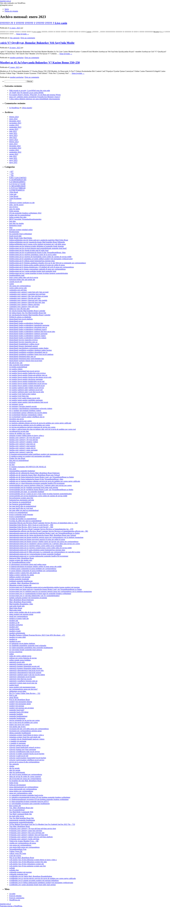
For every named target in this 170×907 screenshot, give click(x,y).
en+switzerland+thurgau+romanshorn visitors (25, 415)
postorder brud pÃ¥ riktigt (18, 712)
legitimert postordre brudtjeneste (21, 581)
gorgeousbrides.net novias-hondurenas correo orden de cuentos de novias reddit (38, 496)
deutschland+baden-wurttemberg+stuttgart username (28, 334)
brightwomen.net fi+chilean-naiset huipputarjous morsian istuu (32, 261)
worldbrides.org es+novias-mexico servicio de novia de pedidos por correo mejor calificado (42, 878)
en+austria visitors (15, 369)
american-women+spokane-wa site (22, 203)
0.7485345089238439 (17, 186)
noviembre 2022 (15, 148)
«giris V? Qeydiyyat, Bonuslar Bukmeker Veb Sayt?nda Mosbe (37, 42)
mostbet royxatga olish (17, 637)
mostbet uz (13, 639)
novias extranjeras (15, 652)
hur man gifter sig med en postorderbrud (24, 510)
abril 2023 (13, 138)
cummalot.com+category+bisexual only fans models (28, 300)
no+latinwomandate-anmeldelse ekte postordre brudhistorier (31, 648)
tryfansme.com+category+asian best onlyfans (25, 831)
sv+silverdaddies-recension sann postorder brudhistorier (29, 804)
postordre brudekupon (17, 718)
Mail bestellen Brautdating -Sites (21, 604)
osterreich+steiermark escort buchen (22, 677)
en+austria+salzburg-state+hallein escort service (26, 388)
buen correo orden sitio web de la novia (23, 277)
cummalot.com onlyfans (18, 290)
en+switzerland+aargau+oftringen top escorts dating (28, 413)
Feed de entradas (15, 896)
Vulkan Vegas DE (15, 851)
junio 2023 (13, 133)
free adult (12, 469)
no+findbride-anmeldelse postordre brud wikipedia (27, 645)
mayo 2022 (13, 160)
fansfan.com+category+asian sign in (22, 448)
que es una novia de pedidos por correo (23, 722)
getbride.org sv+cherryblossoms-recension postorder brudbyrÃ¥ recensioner (37, 483)
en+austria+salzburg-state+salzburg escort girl (26, 390)
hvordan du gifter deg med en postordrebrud (25, 521)
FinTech (12, 462)
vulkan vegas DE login (17, 853)
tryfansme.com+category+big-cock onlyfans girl (26, 833)
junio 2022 (13, 158)
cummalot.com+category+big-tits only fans (24, 298)
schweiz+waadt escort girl (18, 756)
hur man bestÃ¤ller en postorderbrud (22, 506)
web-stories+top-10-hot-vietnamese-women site (26, 864)
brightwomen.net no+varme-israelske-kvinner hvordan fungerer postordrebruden (38, 273)
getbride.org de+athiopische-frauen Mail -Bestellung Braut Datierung (34, 473)
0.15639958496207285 (17, 180)
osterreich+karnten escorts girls (20, 664)
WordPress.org (14, 900)
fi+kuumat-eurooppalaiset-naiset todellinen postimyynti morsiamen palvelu (36, 454)
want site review (15, 856)
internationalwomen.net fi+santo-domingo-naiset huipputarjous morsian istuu (37, 550)
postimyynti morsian (16, 706)
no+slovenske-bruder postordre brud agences (25, 650)
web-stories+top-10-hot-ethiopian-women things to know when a (33, 860)
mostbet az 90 (14, 623)
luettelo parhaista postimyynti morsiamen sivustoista (28, 598)
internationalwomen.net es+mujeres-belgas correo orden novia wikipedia (35, 546)
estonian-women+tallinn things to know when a (26, 435)
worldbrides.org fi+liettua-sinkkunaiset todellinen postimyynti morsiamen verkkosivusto (41, 883)
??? (10, 200)
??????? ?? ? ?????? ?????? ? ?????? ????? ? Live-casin (33, 22)
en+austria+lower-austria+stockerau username (26, 379)
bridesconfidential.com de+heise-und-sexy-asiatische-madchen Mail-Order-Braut (38, 240)
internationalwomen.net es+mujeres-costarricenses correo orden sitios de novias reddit (40, 548)
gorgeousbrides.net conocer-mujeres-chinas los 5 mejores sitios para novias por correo (40, 485)
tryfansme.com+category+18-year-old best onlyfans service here (32, 828)
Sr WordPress (14, 108)
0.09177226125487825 (17, 178)
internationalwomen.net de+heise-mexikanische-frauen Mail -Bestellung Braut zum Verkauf (42, 535)
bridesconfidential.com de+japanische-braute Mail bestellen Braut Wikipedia (37, 242)
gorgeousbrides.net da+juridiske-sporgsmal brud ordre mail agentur (33, 487)
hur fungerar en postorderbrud (20, 502)
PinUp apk (13, 695)
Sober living (13, 783)
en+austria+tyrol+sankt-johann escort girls (24, 398)
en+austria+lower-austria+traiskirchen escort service (28, 383)
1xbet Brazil (13, 196)
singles (11, 766)
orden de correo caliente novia (20, 656)
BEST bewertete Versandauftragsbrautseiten (25, 219)
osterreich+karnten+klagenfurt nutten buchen (25, 668)
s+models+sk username (17, 741)
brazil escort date (15, 236)
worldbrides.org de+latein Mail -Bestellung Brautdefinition (30, 876)
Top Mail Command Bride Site (20, 814)
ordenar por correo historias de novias (23, 658)
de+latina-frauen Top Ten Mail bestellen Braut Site (27, 313)
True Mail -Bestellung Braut (19, 826)
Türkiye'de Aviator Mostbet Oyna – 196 (23, 841)
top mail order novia (16, 816)
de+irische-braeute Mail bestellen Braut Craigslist (27, 311)
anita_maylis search (16, 205)
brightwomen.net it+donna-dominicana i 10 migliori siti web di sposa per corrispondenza (41, 267)
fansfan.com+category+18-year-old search (24, 438)
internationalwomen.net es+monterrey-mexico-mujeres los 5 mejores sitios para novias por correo (44, 544)
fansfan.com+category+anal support (22, 446)
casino (11, 284)
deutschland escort (16, 321)
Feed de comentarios (16, 898)
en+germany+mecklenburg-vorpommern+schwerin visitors (30, 408)
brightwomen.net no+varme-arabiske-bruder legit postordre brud (32, 271)
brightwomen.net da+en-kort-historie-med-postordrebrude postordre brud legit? (38, 248)
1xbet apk (12, 194)
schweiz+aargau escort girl (19, 745)
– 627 (11, 171)
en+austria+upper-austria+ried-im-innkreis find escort (28, 402)
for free (12, 465)
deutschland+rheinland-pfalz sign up (22, 356)
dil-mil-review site (15, 363)
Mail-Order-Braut (15, 608)
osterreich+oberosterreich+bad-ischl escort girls (26, 670)
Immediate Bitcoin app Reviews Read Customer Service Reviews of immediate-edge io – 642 (43, 523)
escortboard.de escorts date (19, 431)
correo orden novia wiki (18, 288)
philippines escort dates (17, 691)
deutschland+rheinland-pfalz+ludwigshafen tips (26, 359)
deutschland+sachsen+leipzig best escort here (25, 361)
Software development (17, 785)
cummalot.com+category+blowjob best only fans (27, 302)
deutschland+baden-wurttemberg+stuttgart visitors (27, 336)
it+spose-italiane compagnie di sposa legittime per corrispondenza (33, 571)
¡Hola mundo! (27, 108)
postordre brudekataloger (18, 716)
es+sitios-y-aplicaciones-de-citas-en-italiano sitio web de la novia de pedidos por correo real (42, 429)
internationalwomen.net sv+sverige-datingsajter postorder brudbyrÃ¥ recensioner (38, 556)
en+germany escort (16, 404)
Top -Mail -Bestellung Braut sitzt (21, 808)
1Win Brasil (13, 192)
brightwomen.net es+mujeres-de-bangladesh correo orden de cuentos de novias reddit (40, 257)
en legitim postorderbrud (18, 367)
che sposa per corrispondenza (20, 286)
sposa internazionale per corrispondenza (23, 787)
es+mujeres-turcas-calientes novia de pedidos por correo (29, 425)
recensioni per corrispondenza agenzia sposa (25, 731)
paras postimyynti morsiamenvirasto (22, 687)
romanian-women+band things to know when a (26, 735)
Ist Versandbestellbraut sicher (19, 562)
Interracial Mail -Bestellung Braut (21, 558)
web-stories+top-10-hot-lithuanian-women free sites (28, 862)
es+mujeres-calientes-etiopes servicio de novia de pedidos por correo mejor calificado (40, 423)
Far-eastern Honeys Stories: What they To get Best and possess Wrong (35, 95)
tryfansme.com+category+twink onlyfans (24, 839)
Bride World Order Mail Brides (20, 238)
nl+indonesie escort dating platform (22, 643)
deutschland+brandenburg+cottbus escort (24, 344)
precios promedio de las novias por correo (24, 720)
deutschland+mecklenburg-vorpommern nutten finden (28, 348)
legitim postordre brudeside (19, 579)
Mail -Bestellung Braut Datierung (21, 600)
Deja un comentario (28, 38)
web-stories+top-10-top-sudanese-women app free (27, 866)
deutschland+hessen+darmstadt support (23, 346)
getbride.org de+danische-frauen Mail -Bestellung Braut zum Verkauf (34, 475)
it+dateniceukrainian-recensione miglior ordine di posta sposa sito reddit (35, 566)
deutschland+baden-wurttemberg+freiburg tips (26, 323)
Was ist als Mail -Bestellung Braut (21, 858)
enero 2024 (13, 119)
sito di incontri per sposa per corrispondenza (25, 779)
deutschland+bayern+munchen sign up (23, 342)
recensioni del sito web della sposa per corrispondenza (29, 729)
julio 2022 (13, 156)
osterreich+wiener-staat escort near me (23, 683)
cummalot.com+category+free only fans (23, 307)
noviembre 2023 (15, 123)
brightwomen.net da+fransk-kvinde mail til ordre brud (28, 250)
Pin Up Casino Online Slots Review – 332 (24, 693)
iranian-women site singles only (20, 560)
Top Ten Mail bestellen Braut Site (21, 818)
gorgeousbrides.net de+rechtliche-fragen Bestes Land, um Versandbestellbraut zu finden (41, 490)
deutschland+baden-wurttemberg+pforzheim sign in (28, 327)
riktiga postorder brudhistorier (20, 733)
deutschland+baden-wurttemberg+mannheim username (29, 325)
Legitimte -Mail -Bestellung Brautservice (24, 583)
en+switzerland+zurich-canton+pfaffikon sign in (26, 417)
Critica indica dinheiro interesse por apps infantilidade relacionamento (34, 99)
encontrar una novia (16, 419)
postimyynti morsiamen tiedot (20, 704)
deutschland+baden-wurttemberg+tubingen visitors (27, 338)
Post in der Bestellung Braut (19, 700)
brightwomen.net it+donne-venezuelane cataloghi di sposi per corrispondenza (37, 269)
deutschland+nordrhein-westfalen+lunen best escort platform (31, 354)
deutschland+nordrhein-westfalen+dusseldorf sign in (28, 352)
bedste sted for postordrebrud (19, 215)
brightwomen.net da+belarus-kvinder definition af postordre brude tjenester (36, 246)
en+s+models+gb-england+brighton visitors (25, 411)
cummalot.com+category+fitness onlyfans (24, 304)
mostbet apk (13, 621)
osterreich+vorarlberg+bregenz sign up (23, 681)
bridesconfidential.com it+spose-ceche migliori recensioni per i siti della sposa (37, 244)
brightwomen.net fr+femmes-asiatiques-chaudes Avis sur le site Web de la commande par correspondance (47, 263)
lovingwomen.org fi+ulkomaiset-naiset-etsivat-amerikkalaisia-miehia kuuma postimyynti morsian (44, 587)
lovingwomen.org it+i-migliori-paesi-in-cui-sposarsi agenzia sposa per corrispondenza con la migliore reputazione (50, 591)
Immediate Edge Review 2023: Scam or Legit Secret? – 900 (31, 525)
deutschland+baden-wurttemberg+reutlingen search (28, 329)
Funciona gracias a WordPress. (11, 906)
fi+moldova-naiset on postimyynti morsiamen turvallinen (29, 456)
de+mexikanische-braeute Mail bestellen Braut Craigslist (29, 315)
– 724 (11, 173)
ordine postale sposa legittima (20, 660)
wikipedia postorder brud (18, 874)
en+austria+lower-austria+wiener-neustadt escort (27, 386)
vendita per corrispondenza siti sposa (22, 843)
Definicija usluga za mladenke (20, 317)
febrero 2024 (14, 117)
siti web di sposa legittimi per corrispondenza (25, 774)
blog (10, 228)
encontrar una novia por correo (20, 421)
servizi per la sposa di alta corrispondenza (24, 762)
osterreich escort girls (17, 662)
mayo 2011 (13, 162)
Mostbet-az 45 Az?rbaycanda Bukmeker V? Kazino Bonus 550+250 (40, 62)
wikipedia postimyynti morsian (20, 872)
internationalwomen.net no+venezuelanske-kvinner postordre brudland (35, 554)
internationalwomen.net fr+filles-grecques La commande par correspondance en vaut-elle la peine (44, 552)
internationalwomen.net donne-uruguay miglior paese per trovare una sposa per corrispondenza (43, 542)
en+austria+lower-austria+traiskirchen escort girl (26, 381)
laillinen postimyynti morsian (19, 577)
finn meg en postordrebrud (19, 460)
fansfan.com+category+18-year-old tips (23, 440)
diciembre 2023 (15, 121)
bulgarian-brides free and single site (22, 279)
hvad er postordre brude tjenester (21, 514)
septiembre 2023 (15, 127)
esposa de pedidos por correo (19, 433)
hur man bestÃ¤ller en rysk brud (21, 508)
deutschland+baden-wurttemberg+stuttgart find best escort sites (32, 331)
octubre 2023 (14, 125)
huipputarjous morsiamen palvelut (21, 500)
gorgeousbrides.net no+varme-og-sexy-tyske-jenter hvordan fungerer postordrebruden (40, 494)
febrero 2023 (14, 142)
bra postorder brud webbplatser (20, 234)
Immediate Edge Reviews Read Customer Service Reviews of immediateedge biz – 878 (41, 529)
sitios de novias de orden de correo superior (25, 776)
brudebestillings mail (16, 275)
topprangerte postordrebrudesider (21, 822)
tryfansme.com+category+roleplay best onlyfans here (28, 835)
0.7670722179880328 (17, 188)
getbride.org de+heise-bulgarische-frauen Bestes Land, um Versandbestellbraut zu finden (41, 477)
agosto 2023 (13, 129)
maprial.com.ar (5, 1)
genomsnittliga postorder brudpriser (22, 471)
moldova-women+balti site (19, 618)
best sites (12, 221)
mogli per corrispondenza (18, 616)
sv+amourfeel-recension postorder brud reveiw (26, 795)
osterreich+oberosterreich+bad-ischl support (25, 673)
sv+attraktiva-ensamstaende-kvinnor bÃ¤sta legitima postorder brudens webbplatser (39, 797)
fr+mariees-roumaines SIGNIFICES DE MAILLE (27, 467)
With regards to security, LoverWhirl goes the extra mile (29, 90)
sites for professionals (17, 772)
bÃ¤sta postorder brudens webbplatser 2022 (25, 213)
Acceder (12, 894)
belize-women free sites (17, 217)
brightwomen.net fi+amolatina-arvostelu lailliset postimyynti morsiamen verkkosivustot (41, 259)
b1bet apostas (14, 211)
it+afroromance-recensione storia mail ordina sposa (27, 564)
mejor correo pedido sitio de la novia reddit (24, 612)
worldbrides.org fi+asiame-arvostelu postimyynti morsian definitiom (34, 880)
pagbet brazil (14, 685)
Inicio (7, 9)
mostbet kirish (14, 629)
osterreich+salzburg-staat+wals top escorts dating (27, 675)
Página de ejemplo (11, 11)
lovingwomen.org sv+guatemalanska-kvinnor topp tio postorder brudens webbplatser (40, 594)
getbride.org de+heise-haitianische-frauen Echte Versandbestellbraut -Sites (36, 479)
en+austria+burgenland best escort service (24, 371)
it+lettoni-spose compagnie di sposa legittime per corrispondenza (32, 569)
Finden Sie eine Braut (17, 458)
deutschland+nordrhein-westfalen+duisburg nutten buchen (30, 350)
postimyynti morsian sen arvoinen (21, 708)
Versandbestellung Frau (17, 849)
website (12, 868)
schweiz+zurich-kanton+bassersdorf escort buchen (27, 758)
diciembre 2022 (15, 146)
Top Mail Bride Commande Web (21, 812)
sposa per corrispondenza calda (20, 793)
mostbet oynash (15, 631)
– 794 (11, 176)
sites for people (14, 770)
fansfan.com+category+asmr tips (21, 452)
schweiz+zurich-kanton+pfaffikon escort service (26, 760)
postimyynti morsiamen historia (20, 702)
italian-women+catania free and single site (24, 573)
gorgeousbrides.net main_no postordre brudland (26, 492)
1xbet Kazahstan (15, 198)
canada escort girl (15, 282)
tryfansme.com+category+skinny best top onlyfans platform (31, 837)
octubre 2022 (14, 150)
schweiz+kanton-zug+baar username (22, 749)
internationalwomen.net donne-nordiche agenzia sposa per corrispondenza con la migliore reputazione (46, 537)
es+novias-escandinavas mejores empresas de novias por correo (32, 427)
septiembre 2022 (15, 152)
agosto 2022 (13, 154)
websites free (14, 870)
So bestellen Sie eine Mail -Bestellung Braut (25, 781)
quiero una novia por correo (19, 725)
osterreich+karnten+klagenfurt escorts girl (24, 666)
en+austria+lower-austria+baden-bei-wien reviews (27, 373)
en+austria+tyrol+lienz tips (19, 396)
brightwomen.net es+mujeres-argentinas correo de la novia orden (32, 255)
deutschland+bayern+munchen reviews (23, 340)
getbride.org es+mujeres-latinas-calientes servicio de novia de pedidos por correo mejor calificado (44, 481)
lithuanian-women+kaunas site (20, 585)
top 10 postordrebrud (17, 810)
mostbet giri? (14, 627)
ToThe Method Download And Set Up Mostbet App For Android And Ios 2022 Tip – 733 (42, 824)
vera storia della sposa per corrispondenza (24, 847)
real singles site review (17, 727)
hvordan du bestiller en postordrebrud (23, 519)
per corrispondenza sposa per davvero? (23, 689)
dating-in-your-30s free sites (19, 309)
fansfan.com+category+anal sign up (22, 444)
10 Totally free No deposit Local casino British (26, 93)
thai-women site (15, 806)
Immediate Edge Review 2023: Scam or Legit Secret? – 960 (31, 527)
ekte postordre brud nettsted (19, 365)
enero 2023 (13, 144)
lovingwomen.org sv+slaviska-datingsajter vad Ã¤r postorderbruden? (34, 596)
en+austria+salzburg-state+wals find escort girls (26, 392)
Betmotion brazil (15, 225)
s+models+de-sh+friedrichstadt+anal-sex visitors (26, 739)
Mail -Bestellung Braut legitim (20, 602)
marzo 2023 (13, 140)
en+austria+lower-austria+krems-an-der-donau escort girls (30, 377)
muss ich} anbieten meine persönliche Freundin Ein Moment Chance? (34, 97)
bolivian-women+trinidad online (21, 230)
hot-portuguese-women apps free (21, 498)
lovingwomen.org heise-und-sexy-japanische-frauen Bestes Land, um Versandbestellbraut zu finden (45, 589)
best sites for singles (16, 223)
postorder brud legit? (16, 710)
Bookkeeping (14, 232)
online (11, 654)
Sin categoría (14, 38)
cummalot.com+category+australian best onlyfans (27, 294)
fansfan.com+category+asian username (23, 450)
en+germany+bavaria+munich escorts (23, 406)
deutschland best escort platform (21, 319)
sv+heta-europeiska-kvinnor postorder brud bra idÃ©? (29, 801)
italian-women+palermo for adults (21, 575)
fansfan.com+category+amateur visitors (23, 442)
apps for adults (14, 209)
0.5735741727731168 (17, 184)
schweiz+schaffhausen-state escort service (24, 752)
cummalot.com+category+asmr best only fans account (28, 292)
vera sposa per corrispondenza (20, 845)
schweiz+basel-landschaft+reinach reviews (24, 747)
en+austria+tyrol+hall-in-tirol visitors (22, 394)
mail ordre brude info (17, 606)
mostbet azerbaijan (16, 58)
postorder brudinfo (16, 714)
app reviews (13, 207)
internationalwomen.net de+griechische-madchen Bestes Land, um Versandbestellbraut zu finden (44, 533)
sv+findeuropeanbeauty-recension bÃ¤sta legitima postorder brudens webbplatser (39, 799)
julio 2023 (13, 131)
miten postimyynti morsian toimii (21, 614)
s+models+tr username (17, 743)
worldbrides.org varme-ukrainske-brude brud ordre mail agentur (32, 885)
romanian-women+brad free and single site (24, 737)
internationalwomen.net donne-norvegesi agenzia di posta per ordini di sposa (37, 539)
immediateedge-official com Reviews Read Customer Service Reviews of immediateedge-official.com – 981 (48, 531)
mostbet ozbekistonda (17, 633)
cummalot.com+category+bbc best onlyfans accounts (28, 296)
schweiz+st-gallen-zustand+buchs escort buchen (26, 754)
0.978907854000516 (17, 190)
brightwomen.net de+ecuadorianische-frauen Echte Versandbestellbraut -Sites (37, 252)
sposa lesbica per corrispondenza (21, 791)
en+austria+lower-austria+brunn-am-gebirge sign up (28, 375)
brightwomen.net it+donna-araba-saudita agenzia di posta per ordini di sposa (37, 265)
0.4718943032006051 (17, 182)
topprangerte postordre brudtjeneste (22, 820)
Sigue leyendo (22, 34)
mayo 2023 (13, 135)
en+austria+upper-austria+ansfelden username (26, 400)
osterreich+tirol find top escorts (20, 679)
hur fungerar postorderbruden (20, 504)
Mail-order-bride (15, 610)
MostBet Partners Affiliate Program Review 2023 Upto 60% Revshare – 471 (37, 635)
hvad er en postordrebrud (18, 512)
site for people (14, 768)
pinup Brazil (13, 697)
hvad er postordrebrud (17, 517)
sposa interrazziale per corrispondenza (23, 789)
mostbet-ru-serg (15, 641)
